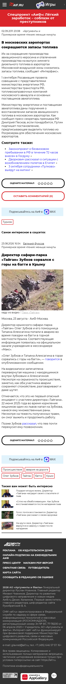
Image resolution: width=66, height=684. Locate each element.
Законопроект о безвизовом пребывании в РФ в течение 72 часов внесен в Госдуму (31, 152)
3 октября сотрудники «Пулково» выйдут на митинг (30, 168)
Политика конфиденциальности (23, 665)
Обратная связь (14, 567)
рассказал (29, 423)
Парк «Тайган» (31, 312)
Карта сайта (12, 572)
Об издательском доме (35, 550)
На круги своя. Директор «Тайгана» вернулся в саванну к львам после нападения (34, 526)
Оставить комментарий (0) (33, 196)
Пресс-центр (12, 562)
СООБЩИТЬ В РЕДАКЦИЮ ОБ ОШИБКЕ (28, 577)
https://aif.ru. (48, 660)
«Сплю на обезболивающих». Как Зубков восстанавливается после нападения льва (38, 502)
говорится (52, 359)
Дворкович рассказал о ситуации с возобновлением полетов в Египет (31, 161)
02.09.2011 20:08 (11, 31)
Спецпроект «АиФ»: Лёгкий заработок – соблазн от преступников (33, 18)
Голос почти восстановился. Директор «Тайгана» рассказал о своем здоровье (36, 513)
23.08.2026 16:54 (11, 243)
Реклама (9, 550)
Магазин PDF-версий (38, 562)
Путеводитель (38, 567)
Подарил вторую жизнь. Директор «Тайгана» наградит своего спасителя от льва (37, 493)
